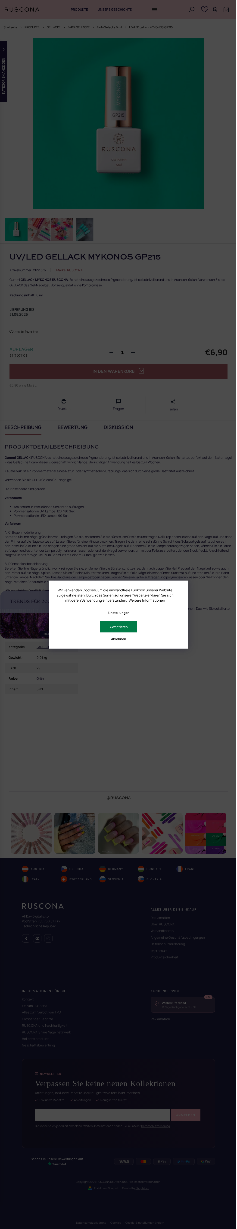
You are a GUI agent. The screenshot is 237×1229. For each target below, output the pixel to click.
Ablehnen (118, 638)
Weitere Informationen (147, 600)
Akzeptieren (118, 626)
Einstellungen (119, 612)
